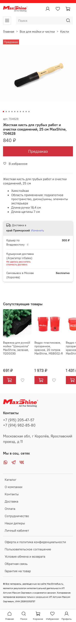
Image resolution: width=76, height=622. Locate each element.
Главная (8, 31)
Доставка (11, 501)
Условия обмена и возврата (25, 556)
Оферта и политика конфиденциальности (35, 542)
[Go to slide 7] (20, 111)
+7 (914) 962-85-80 (19, 425)
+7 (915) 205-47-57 (18, 420)
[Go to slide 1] (3, 111)
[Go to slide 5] (14, 111)
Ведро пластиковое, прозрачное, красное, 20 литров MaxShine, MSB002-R (48, 348)
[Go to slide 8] (23, 111)
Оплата (10, 509)
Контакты (12, 494)
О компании (13, 487)
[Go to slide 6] (17, 111)
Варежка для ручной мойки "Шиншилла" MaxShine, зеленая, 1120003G (16, 348)
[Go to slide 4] (11, 111)
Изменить (37, 230)
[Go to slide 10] (28, 111)
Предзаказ (38, 151)
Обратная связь (16, 564)
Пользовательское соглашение (28, 549)
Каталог (10, 480)
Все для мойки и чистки (37, 31)
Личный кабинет (17, 530)
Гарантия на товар (18, 571)
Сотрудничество (17, 516)
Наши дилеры (15, 523)
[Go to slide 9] (26, 111)
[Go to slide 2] (6, 111)
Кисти (64, 31)
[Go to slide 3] (9, 111)
